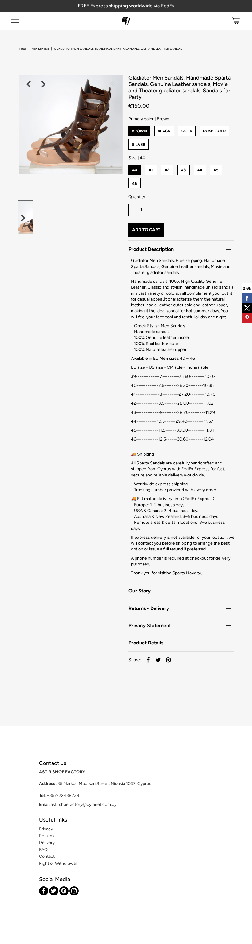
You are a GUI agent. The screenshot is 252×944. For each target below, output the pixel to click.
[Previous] (28, 84)
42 (167, 170)
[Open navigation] (15, 21)
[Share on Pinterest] (168, 660)
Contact (47, 856)
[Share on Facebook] (148, 660)
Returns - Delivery (148, 608)
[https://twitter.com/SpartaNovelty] (53, 890)
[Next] (43, 84)
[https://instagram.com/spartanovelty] (74, 890)
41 (151, 170)
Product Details (145, 643)
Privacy (46, 829)
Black (164, 131)
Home (22, 49)
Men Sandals (40, 49)
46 (134, 183)
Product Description (151, 249)
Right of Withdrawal (58, 863)
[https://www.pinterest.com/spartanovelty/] (64, 890)
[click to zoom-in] (113, 84)
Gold (186, 131)
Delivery (47, 842)
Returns (46, 835)
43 (183, 170)
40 (134, 170)
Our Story (139, 591)
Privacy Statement (149, 625)
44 (199, 170)
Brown (139, 131)
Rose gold (214, 131)
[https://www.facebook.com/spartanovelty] (43, 890)
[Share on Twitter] (158, 660)
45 (216, 170)
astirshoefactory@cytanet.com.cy (83, 804)
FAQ (43, 849)
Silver (138, 144)
